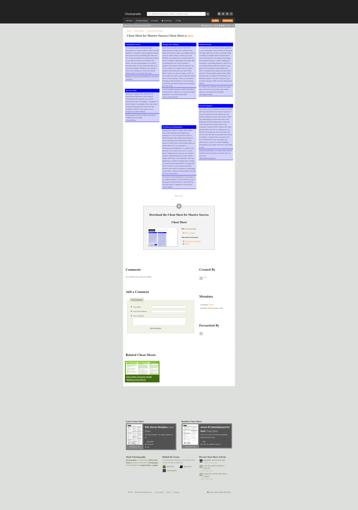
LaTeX (187, 244)
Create (155, 21)
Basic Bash (221, 460)
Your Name (137, 307)
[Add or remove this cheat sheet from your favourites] (233, 25)
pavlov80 (207, 466)
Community (167, 21)
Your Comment (138, 316)
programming (145, 465)
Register (227, 21)
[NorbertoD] (201, 335)
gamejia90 (207, 460)
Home (130, 21)
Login (215, 21)
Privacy (176, 492)
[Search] (208, 14)
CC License (159, 492)
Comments (208, 25)
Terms (169, 492)
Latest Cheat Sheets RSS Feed (219, 492)
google (155, 465)
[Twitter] (223, 14)
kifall (203, 441)
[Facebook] (219, 14)
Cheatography (131, 460)
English (211, 305)
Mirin (205, 277)
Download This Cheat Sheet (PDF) (139, 25)
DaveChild (170, 466)
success (180, 196)
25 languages (153, 463)
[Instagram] (231, 14)
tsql (148, 447)
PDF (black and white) (193, 241)
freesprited (150, 441)
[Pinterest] (227, 14)
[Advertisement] (179, 5)
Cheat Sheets (142, 21)
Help (179, 21)
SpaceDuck (188, 466)
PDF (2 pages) (190, 233)
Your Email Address (140, 311)
